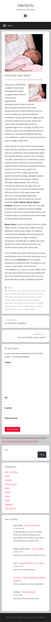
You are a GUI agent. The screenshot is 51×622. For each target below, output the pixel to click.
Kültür (7, 488)
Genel (7, 476)
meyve (20, 309)
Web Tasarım (10, 508)
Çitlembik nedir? (29, 592)
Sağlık (10, 288)
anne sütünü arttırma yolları (25, 303)
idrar (6, 309)
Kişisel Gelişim (11, 484)
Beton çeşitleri (37, 549)
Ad (6, 397)
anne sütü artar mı (24, 291)
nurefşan (17, 578)
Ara (6, 450)
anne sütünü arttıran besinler (25, 297)
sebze (26, 309)
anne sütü (12, 291)
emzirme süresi (36, 306)
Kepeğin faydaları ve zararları (31, 563)
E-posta (9, 408)
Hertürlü (25, 5)
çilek (7, 306)
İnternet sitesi (11, 418)
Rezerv (8, 496)
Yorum (8, 362)
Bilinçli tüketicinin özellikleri (34, 578)
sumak (32, 309)
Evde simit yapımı (32, 525)
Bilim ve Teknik (11, 472)
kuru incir (12, 309)
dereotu (12, 306)
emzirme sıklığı (23, 306)
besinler (40, 303)
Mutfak (8, 492)
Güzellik (8, 480)
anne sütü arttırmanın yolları (23, 294)
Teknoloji (8, 504)
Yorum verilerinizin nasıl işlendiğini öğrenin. (20, 441)
